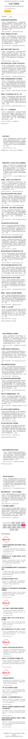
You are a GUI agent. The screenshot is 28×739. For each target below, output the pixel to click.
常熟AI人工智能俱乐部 (18, 734)
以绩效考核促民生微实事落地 (9, 20)
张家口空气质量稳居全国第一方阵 (10, 394)
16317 (9, 525)
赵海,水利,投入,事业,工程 (17, 191)
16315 (22, 523)
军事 (13, 6)
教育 (20, 6)
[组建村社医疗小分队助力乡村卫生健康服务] (12, 150)
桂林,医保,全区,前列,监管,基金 (18, 76)
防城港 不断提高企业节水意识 (9, 34)
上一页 (17, 523)
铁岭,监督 (14, 248)
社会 (11, 1)
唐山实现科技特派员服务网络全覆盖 (11, 378)
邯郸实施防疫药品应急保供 (8, 364)
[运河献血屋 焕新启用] (6, 672)
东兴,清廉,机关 (15, 121)
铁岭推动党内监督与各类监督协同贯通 (11, 237)
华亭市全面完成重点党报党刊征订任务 (11, 265)
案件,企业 (14, 421)
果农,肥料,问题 (15, 517)
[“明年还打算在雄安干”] (7, 463)
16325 (23, 527)
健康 (23, 1)
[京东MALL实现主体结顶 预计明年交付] (6, 642)
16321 (4, 527)
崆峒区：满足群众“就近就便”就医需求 (11, 293)
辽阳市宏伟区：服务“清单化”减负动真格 (12, 208)
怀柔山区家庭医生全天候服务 (10, 333)
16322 (9, 527)
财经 (11, 6)
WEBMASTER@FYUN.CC (17, 736)
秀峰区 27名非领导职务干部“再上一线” (11, 94)
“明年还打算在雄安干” (8, 476)
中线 (14, 148)
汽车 (20, 1)
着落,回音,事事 (15, 503)
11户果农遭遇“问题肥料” (8, 506)
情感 (15, 1)
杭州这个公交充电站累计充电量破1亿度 (12, 658)
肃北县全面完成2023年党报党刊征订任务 (12, 251)
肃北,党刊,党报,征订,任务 (17, 262)
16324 (18, 527)
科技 (15, 6)
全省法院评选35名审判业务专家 (9, 223)
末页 (16, 529)
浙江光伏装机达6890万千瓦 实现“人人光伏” (14, 629)
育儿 (23, 6)
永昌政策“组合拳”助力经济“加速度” (11, 277)
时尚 (13, 1)
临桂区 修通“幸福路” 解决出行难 (10, 49)
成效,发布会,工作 (15, 435)
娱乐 (8, 6)
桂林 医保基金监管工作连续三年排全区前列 (13, 63)
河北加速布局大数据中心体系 (10, 579)
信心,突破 (14, 318)
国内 (6, 1)
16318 (14, 525)
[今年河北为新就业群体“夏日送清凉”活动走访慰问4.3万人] (6, 539)
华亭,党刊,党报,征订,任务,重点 (18, 275)
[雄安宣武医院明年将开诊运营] (8, 437)
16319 (18, 525)
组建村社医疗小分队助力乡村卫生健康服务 (14, 163)
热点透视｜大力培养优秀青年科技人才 (12, 697)
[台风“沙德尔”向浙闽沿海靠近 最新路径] (6, 603)
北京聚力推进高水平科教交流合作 (10, 349)
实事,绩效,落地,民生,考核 (17, 31)
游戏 (18, 6)
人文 (18, 1)
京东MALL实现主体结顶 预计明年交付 (12, 647)
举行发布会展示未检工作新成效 (9, 423)
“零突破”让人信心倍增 (7, 307)
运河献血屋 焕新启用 (8, 678)
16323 (14, 527)
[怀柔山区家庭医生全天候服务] (8, 321)
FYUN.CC (12, 733)
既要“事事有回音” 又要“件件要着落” (11, 492)
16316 (4, 525)
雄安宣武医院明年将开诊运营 (10, 450)
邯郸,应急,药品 (15, 376)
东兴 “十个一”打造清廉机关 (8, 109)
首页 (13, 523)
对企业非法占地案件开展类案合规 (10, 409)
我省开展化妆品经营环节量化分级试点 (11, 194)
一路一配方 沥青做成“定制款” (10, 687)
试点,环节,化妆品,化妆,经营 (18, 205)
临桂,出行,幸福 (15, 61)
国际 (8, 1)
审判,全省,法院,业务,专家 (17, 234)
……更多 (9, 29)
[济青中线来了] (5, 123)
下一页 (12, 529)
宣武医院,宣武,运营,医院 (19, 461)
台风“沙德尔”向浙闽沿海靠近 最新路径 (13, 608)
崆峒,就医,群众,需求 (16, 304)
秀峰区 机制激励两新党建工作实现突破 (11, 79)
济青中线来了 (6, 136)
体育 (6, 6)
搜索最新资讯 (7, 11)
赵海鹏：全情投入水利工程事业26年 (11, 180)
